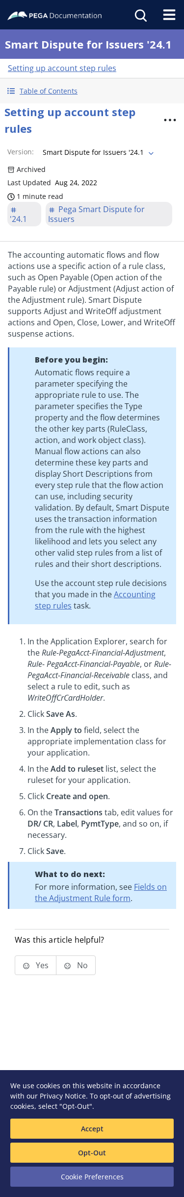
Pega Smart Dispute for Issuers (96, 214)
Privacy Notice (63, 1095)
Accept (92, 1128)
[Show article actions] (170, 120)
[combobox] (97, 152)
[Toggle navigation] (169, 14)
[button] (92, 90)
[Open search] (140, 14)
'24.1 (18, 219)
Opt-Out (92, 1152)
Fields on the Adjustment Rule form (101, 892)
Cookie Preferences (92, 1176)
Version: (20, 151)
